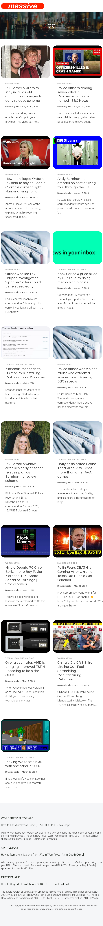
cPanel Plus (10, 847)
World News (12, 84)
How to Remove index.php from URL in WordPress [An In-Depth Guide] (42, 854)
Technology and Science (71, 269)
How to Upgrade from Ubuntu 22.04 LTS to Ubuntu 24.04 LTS (37, 884)
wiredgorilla (13, 106)
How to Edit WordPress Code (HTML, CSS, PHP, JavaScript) (36, 825)
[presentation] (25, 61)
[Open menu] (99, 6)
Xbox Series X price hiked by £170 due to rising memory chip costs (77, 278)
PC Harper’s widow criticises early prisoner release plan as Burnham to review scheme (24, 472)
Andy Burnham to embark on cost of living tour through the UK (76, 183)
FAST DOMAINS (10, 877)
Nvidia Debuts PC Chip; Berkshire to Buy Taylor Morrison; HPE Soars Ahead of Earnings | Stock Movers (24, 576)
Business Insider (67, 563)
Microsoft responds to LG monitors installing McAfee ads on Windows (25, 373)
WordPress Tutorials (17, 818)
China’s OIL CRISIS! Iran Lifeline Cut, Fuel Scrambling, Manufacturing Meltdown (76, 671)
